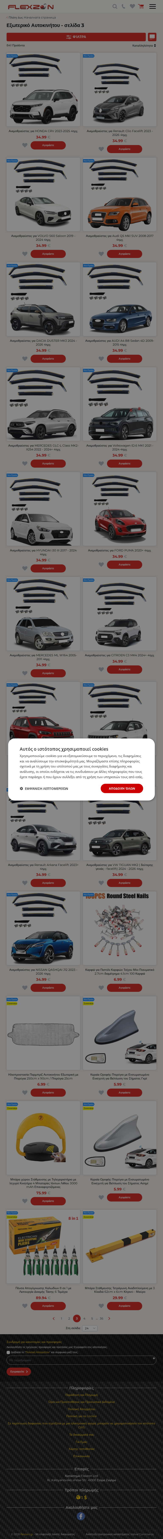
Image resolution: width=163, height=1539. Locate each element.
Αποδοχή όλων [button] (122, 788)
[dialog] (81, 769)
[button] (44, 788)
